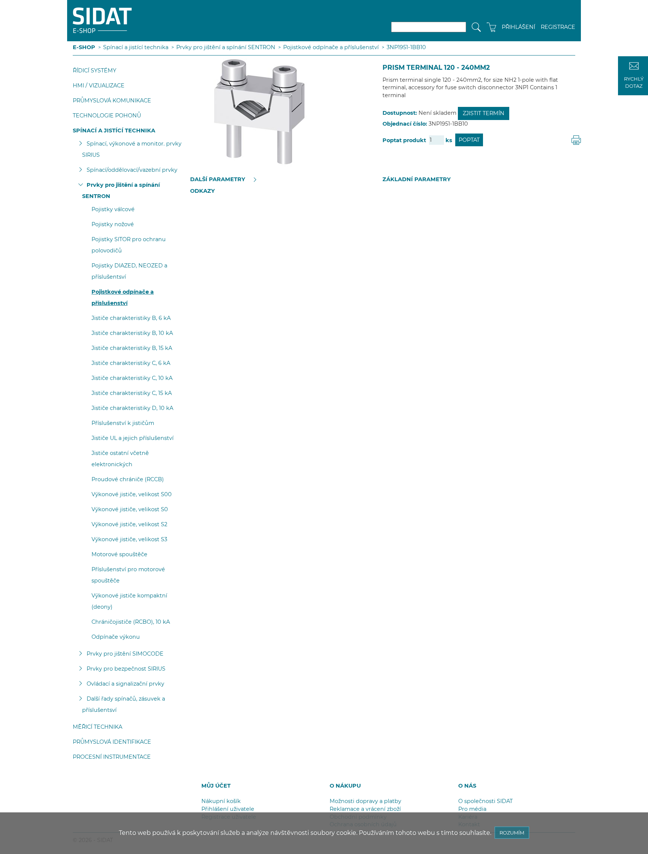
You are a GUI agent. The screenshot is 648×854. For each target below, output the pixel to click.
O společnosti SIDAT (485, 801)
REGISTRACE (558, 27)
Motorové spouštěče (119, 554)
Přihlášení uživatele (227, 809)
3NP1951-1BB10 (406, 47)
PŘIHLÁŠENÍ (518, 27)
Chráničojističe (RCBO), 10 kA (131, 621)
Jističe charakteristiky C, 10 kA (132, 378)
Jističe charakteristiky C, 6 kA (131, 363)
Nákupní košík (221, 801)
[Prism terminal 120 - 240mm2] (252, 111)
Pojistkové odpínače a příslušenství (331, 47)
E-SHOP (84, 47)
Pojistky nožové (113, 224)
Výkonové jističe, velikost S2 (129, 524)
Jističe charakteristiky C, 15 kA (132, 393)
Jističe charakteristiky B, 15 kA (132, 348)
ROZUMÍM (512, 833)
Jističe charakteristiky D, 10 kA (132, 408)
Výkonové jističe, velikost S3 (129, 539)
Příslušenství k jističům (123, 423)
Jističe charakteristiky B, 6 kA (131, 318)
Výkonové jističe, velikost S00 (132, 494)
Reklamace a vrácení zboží (365, 809)
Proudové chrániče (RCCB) (128, 479)
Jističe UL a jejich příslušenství (133, 438)
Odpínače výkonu (116, 636)
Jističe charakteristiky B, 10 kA (132, 333)
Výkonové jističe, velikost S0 (130, 509)
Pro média (472, 809)
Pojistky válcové (113, 209)
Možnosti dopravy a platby (365, 801)
